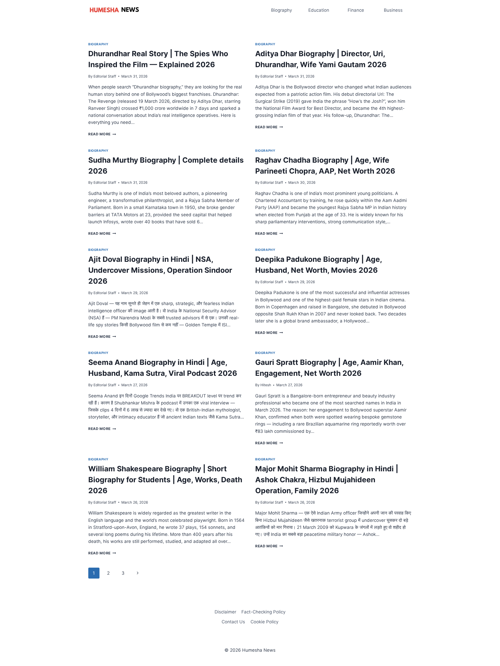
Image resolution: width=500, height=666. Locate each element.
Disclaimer (225, 611)
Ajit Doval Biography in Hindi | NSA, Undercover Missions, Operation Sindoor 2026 (160, 270)
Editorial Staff (104, 76)
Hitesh (265, 385)
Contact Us (233, 621)
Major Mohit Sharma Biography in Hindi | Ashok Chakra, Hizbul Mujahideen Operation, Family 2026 (326, 479)
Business (393, 10)
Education (318, 10)
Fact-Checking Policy (263, 611)
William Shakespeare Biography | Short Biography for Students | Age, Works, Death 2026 (165, 479)
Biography (281, 10)
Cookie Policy (264, 621)
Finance (356, 10)
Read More (102, 134)
